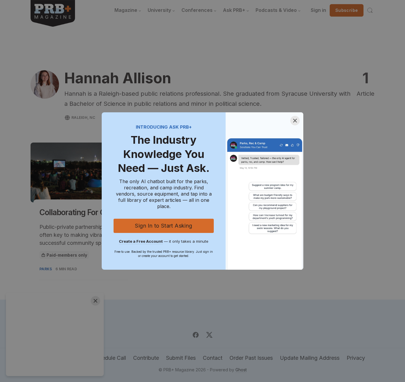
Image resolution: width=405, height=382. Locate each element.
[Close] (295, 120)
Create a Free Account (141, 241)
